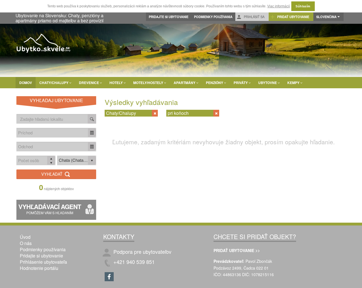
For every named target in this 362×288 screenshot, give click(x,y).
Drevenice (89, 82)
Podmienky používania (213, 16)
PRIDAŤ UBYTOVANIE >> (237, 250)
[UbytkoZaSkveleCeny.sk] (44, 44)
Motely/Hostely (148, 82)
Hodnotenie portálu (39, 268)
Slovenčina (326, 16)
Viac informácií (278, 6)
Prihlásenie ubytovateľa (43, 262)
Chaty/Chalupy (54, 82)
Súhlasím (303, 6)
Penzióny (215, 82)
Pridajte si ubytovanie (168, 16)
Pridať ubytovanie (292, 16)
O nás (26, 243)
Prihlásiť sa (253, 16)
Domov (25, 82)
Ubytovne (268, 82)
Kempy (293, 82)
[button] (92, 132)
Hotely (116, 82)
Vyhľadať (52, 174)
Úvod (25, 237)
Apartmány (185, 82)
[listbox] (76, 160)
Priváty (241, 82)
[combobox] (52, 132)
